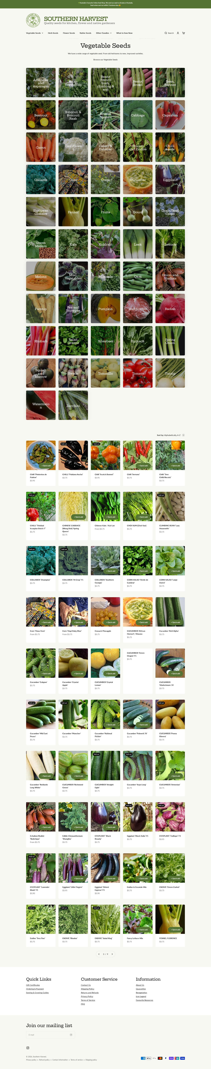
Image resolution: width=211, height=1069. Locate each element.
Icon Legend (141, 996)
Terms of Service (88, 1000)
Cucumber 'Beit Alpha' (169, 631)
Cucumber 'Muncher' (71, 733)
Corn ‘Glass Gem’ (37, 631)
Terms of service (77, 1060)
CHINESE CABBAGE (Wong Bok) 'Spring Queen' (71, 528)
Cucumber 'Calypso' (38, 682)
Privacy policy (31, 1060)
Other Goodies (102, 33)
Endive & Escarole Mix (136, 887)
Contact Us (86, 985)
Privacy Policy (87, 996)
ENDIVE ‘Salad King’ (103, 938)
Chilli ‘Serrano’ (133, 474)
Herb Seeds (53, 33)
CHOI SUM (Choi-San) (136, 525)
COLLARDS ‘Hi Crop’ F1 (72, 580)
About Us (140, 985)
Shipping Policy (87, 989)
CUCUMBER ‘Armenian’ (169, 784)
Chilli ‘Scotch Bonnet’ (104, 474)
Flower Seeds (69, 33)
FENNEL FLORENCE (168, 938)
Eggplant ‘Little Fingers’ (72, 887)
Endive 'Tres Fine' (37, 938)
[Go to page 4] (112, 954)
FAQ (83, 1004)
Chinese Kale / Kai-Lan (105, 525)
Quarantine (141, 989)
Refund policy (44, 1060)
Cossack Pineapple (103, 631)
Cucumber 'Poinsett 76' (137, 733)
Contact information (60, 1060)
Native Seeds (85, 33)
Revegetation (141, 992)
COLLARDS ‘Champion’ (40, 580)
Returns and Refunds (90, 992)
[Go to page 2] (99, 954)
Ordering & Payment (35, 989)
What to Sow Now (124, 33)
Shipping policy (91, 1060)
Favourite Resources (144, 1000)
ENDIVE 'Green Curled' (169, 887)
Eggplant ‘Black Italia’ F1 (137, 836)
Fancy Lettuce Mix (135, 938)
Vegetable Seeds (33, 33)
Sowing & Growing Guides (37, 992)
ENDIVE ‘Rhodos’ (69, 938)
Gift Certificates (33, 985)
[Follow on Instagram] (27, 1048)
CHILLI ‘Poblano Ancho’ (72, 474)
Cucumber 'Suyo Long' (136, 784)
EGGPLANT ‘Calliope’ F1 (170, 836)
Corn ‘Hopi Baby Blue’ (72, 631)
